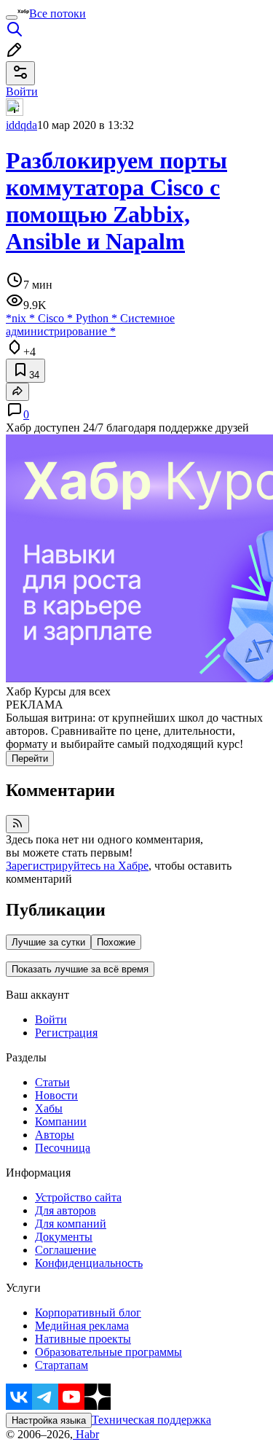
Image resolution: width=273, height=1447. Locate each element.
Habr (86, 1434)
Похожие (116, 942)
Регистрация (66, 1032)
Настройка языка (49, 1420)
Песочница (62, 1148)
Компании (61, 1121)
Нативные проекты (83, 1339)
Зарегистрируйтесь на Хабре (77, 865)
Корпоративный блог (88, 1312)
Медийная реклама (82, 1325)
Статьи (52, 1082)
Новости (56, 1095)
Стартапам (61, 1365)
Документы (63, 1236)
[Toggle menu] (11, 17)
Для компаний (70, 1223)
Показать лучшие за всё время (80, 969)
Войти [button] (22, 91)
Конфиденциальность (89, 1263)
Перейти (30, 758)
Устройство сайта (78, 1197)
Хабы (49, 1108)
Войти (51, 1019)
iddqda (21, 125)
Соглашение (65, 1250)
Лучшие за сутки (48, 942)
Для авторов (65, 1210)
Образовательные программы (108, 1352)
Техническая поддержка (151, 1419)
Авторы (54, 1134)
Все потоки (57, 13)
